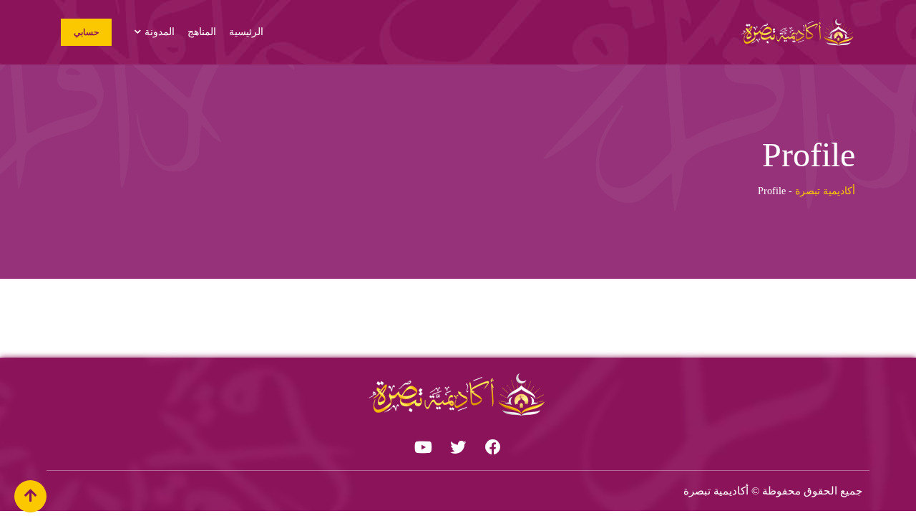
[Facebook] (493, 447)
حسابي (86, 32)
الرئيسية (246, 32)
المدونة (160, 32)
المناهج (201, 32)
